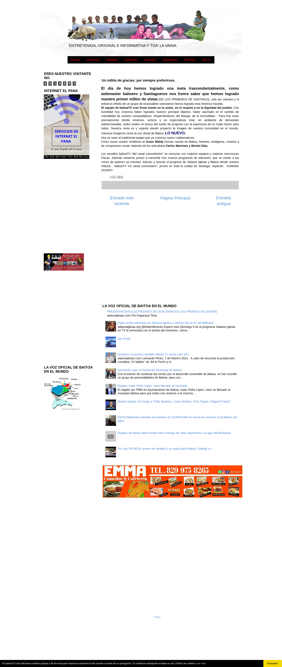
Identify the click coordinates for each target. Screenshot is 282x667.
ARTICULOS (93, 59)
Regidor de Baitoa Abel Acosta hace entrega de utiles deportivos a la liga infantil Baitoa (174, 433)
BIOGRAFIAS (170, 59)
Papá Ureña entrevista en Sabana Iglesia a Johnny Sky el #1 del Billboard (165, 322)
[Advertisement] (124, 254)
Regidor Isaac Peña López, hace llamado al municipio (152, 385)
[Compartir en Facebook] (119, 177)
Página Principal (175, 198)
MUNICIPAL (130, 59)
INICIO (206, 59)
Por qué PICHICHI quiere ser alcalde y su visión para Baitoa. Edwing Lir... (166, 448)
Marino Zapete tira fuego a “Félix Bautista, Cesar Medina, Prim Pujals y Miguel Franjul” (174, 401)
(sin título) (124, 338)
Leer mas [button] (201, 663)
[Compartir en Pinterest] (121, 177)
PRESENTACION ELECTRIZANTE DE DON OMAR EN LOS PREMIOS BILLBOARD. (162, 311)
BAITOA (75, 59)
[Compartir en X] (116, 177)
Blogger (157, 617)
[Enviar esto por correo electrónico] (111, 177)
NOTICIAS (189, 59)
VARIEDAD (112, 59)
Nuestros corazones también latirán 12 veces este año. (153, 354)
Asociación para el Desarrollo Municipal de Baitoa (150, 370)
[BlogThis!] (113, 177)
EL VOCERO (150, 59)
